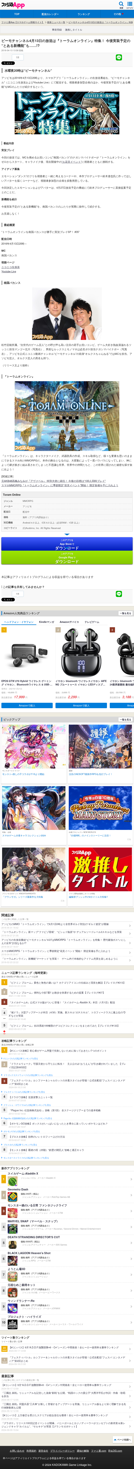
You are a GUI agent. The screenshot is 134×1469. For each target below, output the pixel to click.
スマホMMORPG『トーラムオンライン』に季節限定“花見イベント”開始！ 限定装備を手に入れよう (59, 485)
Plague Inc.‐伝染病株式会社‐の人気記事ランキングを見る (27, 1118)
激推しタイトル (73, 29)
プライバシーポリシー (62, 1450)
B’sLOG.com (115, 1450)
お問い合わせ (17, 1450)
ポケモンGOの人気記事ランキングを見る (21, 1131)
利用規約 (31, 1450)
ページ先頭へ (124, 1439)
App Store (67, 544)
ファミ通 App (13, 5)
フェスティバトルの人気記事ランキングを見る (24, 1092)
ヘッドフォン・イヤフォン (19, 622)
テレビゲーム (92, 622)
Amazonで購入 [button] (27, 705)
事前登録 (57, 29)
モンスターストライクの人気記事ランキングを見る (26, 1158)
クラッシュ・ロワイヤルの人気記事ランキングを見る (27, 1105)
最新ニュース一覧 (56, 22)
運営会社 (43, 1450)
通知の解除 (83, 1450)
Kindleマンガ (46, 622)
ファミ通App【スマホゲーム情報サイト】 (22, 22)
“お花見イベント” (72, 161)
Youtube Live (8, 271)
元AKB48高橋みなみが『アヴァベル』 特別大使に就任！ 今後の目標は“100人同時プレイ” (53, 481)
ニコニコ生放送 (10, 267)
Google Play (67, 558)
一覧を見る (125, 613)
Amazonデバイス (69, 622)
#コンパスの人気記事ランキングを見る (20, 1059)
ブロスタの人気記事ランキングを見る (20, 1145)
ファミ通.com (98, 1450)
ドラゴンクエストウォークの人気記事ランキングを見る (28, 1075)
